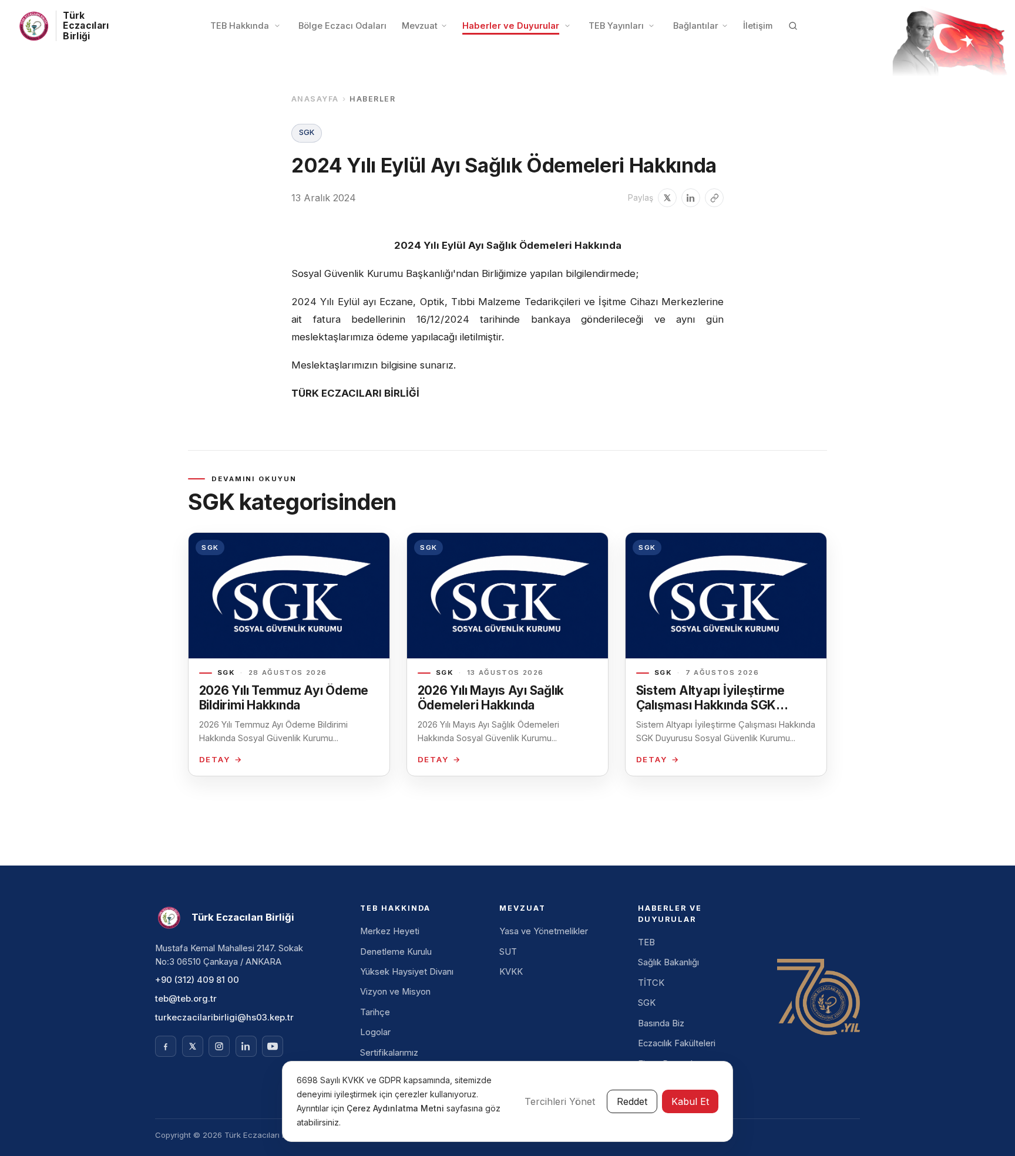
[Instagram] (219, 1046)
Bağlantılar (695, 26)
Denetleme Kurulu (396, 952)
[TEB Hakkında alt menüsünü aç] (277, 25)
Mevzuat (420, 26)
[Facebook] (165, 1046)
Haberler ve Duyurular (510, 26)
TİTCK (651, 983)
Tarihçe (375, 1012)
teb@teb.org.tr (186, 998)
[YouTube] (272, 1046)
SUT (508, 952)
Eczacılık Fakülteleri (676, 1043)
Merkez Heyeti (389, 931)
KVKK (511, 971)
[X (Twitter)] (192, 1046)
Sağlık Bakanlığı (668, 962)
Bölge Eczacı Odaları (342, 26)
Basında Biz (661, 1023)
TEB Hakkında (239, 26)
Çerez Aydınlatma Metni (396, 1108)
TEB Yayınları (616, 26)
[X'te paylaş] (667, 197)
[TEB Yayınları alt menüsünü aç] (651, 25)
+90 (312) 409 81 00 (197, 980)
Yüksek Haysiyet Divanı (406, 971)
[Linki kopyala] (714, 197)
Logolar (375, 1032)
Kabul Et (690, 1101)
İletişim (757, 26)
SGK (647, 1003)
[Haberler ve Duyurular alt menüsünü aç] (567, 25)
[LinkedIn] (246, 1046)
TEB (646, 942)
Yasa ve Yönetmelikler (543, 931)
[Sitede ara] (793, 26)
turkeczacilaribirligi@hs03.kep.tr (224, 1017)
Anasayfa (315, 98)
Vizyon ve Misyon (395, 991)
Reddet (632, 1101)
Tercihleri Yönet (560, 1101)
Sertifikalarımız (389, 1052)
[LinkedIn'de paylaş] (690, 197)
